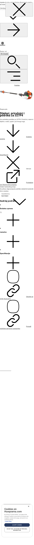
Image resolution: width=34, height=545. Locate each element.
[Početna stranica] (2, 43)
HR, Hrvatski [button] (4, 54)
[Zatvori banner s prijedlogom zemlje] (19, 9)
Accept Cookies (17, 525)
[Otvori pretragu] (14, 62)
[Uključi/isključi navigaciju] (14, 76)
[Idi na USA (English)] (14, 30)
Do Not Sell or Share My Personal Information (17, 529)
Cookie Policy (8, 521)
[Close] (28, 506)
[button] (0, 370)
